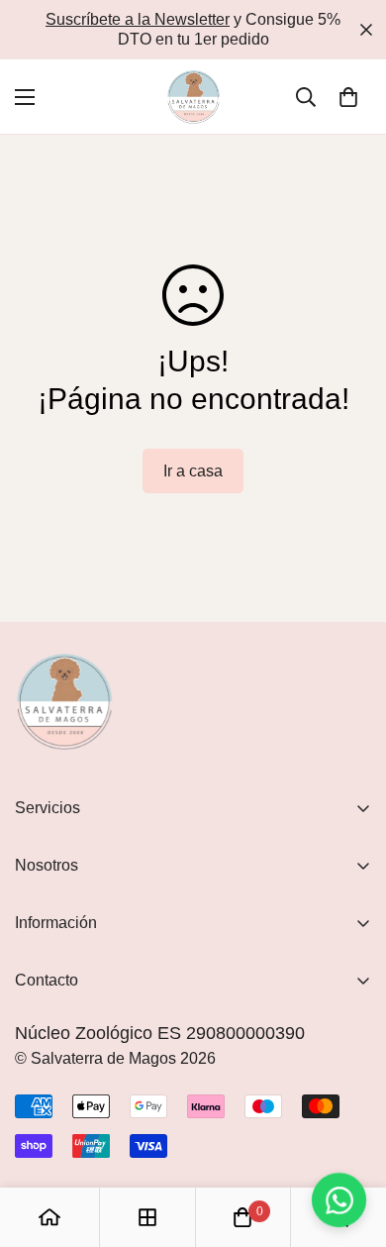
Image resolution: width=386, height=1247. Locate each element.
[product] (49, 1217)
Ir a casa (193, 471)
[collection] (147, 1217)
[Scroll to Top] (350, 1142)
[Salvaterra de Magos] (193, 96)
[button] (348, 97)
